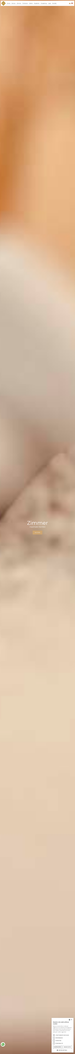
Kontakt (54, 3)
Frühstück (25, 3)
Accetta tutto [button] (57, 1047)
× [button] (71, 1019)
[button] (72, 3)
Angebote (36, 3)
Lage (49, 3)
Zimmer (19, 3)
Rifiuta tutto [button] (67, 1047)
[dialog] (63, 1035)
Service (13, 3)
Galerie (31, 3)
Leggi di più (63, 1032)
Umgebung (44, 3)
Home (8, 3)
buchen (37, 532)
